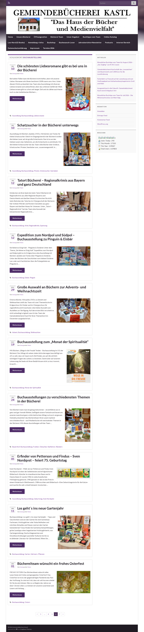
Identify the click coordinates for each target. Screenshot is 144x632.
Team (21, 188)
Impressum (34, 48)
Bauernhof (16, 447)
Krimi (26, 226)
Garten (27, 554)
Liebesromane (39, 116)
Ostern (27, 602)
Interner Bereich (123, 42)
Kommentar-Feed (103, 120)
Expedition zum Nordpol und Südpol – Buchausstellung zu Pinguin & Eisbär (46, 237)
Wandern (59, 447)
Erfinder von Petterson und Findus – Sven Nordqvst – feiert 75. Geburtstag (48, 458)
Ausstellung (16, 116)
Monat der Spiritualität (33, 388)
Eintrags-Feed (102, 115)
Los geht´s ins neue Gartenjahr (40, 508)
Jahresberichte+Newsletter (90, 42)
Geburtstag (38, 499)
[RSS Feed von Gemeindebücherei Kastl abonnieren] (9, 2)
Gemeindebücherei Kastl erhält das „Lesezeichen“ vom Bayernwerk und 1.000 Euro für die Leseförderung (114, 71)
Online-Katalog (110, 37)
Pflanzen (41, 554)
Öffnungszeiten (40, 37)
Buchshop (51, 42)
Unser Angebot (73, 37)
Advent (15, 332)
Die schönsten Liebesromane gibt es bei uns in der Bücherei (52, 68)
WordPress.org (102, 124)
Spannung (43, 226)
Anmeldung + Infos (36, 42)
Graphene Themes (26, 629)
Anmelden (101, 111)
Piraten (36, 171)
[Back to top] (139, 627)
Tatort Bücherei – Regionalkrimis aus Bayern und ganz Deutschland (51, 182)
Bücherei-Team (57, 37)
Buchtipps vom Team (91, 37)
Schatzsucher (45, 171)
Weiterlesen (17, 98)
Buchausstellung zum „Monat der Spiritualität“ (52, 342)
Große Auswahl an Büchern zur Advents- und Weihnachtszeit (51, 289)
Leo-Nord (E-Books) (16, 42)
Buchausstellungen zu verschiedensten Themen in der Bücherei (53, 399)
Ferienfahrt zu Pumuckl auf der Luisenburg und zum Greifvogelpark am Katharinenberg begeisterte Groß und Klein (115, 81)
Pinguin (32, 278)
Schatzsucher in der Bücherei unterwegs (48, 125)
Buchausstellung (27, 116)
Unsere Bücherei (23, 37)
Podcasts (109, 42)
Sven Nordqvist (48, 499)
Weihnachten (35, 332)
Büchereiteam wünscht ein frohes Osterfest (50, 563)
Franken (36, 447)
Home (10, 37)
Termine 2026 (48, 48)
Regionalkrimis (34, 226)
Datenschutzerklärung (17, 48)
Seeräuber (54, 171)
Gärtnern (34, 554)
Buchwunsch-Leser (67, 42)
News (21, 73)
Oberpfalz (43, 447)
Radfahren (51, 447)
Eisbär (27, 278)
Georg (14, 73)
